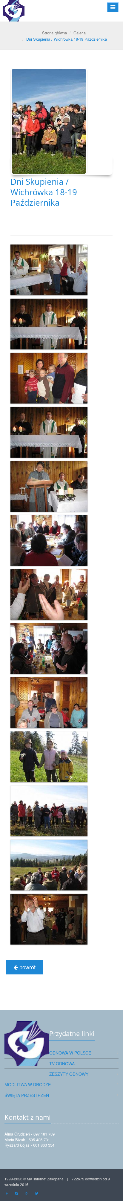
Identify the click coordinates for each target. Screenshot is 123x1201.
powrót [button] (27, 967)
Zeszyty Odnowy (68, 1074)
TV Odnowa (62, 1063)
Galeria (79, 33)
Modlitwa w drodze (27, 1084)
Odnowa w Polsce (70, 1053)
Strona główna (54, 33)
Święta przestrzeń (26, 1095)
